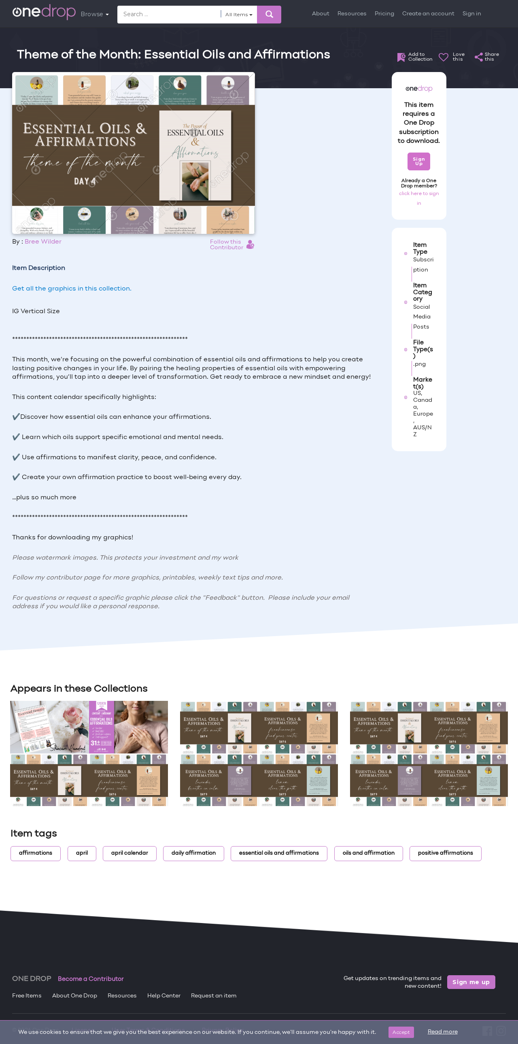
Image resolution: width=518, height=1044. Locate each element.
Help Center (163, 996)
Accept (401, 1032)
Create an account (428, 14)
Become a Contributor (91, 979)
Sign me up (471, 982)
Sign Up (419, 161)
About (320, 14)
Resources (352, 14)
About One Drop (74, 996)
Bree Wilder (43, 242)
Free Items (27, 996)
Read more (443, 1032)
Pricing (384, 14)
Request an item (214, 996)
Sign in (472, 14)
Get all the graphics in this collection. (72, 289)
